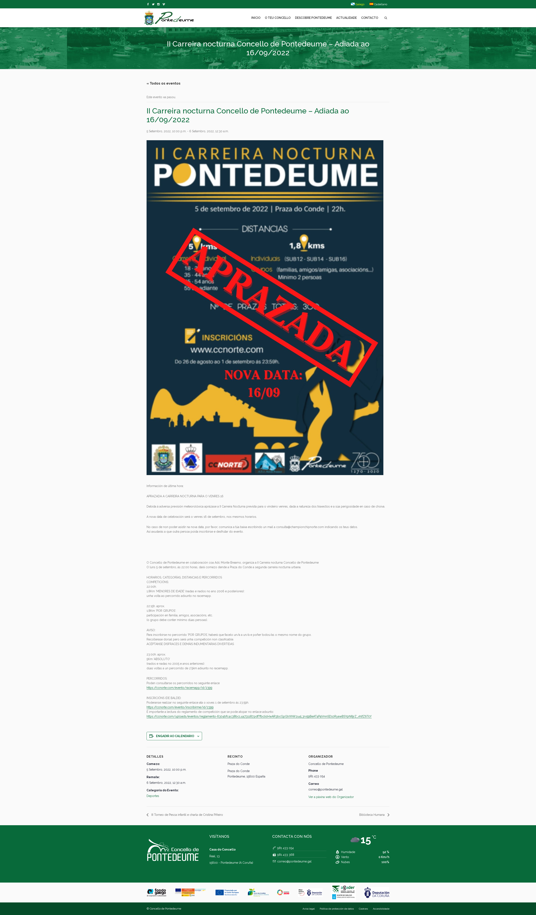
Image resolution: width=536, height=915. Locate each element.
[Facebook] (149, 4)
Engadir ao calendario (175, 736)
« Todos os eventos (163, 83)
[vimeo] (154, 4)
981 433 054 (285, 848)
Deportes (153, 796)
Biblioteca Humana (372, 814)
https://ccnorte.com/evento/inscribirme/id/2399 (180, 707)
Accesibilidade (381, 908)
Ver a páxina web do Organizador (331, 797)
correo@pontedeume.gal (294, 861)
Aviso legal (309, 908)
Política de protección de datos (337, 908)
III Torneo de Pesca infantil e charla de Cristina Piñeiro (187, 814)
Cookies (363, 908)
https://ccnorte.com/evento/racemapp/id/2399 (179, 687)
